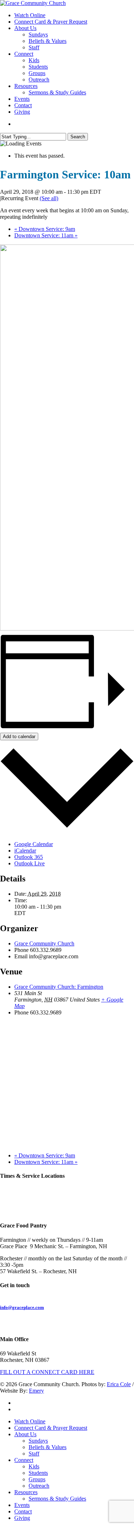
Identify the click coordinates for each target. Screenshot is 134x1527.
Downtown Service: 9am (44, 229)
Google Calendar (33, 844)
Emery (36, 1391)
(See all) (49, 198)
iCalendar (25, 850)
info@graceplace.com (22, 1307)
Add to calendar (19, 736)
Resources (26, 1492)
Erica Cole (119, 1384)
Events (22, 1505)
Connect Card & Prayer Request (50, 1428)
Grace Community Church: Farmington (58, 987)
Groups (37, 1479)
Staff (34, 1454)
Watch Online (29, 1421)
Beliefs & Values (47, 1447)
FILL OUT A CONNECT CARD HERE (47, 1372)
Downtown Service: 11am (46, 235)
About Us (25, 1434)
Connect (23, 1460)
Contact (23, 1511)
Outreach (39, 1486)
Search (77, 136)
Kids (34, 1466)
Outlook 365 (28, 857)
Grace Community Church (44, 943)
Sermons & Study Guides (57, 1499)
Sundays (38, 1441)
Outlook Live (29, 863)
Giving (22, 1518)
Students (38, 1473)
